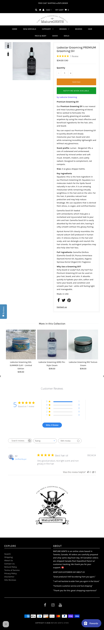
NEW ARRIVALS (29, 29)
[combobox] (45, 440)
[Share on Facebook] (58, 301)
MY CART (62, 10)
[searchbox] (17, 441)
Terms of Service (12, 570)
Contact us (62, 307)
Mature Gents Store (60, 623)
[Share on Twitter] (63, 301)
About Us (8, 560)
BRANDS (63, 29)
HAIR (90, 29)
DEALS (66, 36)
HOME (14, 29)
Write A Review (52, 425)
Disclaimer (9, 576)
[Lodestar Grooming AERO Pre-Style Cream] (52, 344)
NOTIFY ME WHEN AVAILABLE (76, 91)
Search (7, 554)
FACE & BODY (40, 36)
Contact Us (9, 563)
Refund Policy (10, 567)
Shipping (8, 557)
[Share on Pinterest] (69, 301)
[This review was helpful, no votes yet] (88, 472)
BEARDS (78, 29)
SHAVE (55, 36)
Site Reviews (10, 580)
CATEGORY (46, 29)
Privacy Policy (10, 573)
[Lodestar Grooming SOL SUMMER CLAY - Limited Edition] (21, 344)
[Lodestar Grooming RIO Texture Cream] (83, 344)
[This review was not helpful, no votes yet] (93, 472)
